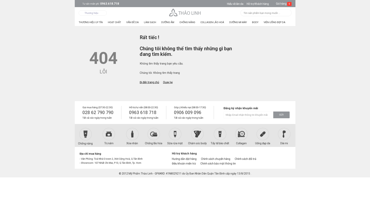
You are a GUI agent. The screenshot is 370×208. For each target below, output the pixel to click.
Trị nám (109, 143)
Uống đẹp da (262, 143)
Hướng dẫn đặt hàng (184, 158)
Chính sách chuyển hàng (215, 158)
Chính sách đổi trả (245, 158)
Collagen (241, 143)
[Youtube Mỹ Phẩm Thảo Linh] (279, 155)
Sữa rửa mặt (175, 143)
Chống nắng (85, 143)
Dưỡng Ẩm (167, 22)
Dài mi (284, 143)
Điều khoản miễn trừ (184, 163)
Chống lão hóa (153, 143)
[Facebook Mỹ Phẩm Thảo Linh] (272, 155)
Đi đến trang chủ (149, 82)
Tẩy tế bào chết (220, 143)
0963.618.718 (100, 3)
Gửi (281, 114)
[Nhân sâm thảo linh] (185, 12)
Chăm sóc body (197, 143)
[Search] (287, 13)
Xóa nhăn (132, 143)
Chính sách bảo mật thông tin (218, 163)
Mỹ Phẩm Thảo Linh (141, 173)
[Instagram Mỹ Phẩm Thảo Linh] (286, 155)
